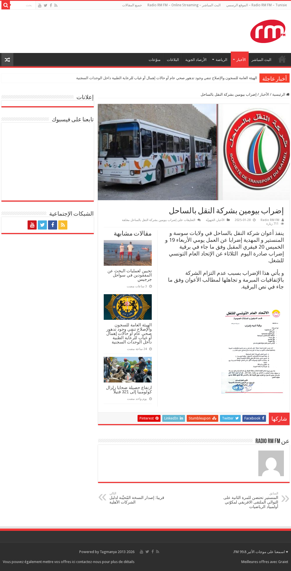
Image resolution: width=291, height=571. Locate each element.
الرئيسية (279, 94)
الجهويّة (210, 220)
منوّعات (155, 60)
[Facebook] (51, 5)
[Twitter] (45, 5)
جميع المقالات (132, 5)
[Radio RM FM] (267, 30)
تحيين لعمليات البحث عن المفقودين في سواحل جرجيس (129, 275)
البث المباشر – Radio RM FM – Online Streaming (184, 5)
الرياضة (221, 60)
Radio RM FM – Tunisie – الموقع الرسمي (256, 5)
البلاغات (173, 60)
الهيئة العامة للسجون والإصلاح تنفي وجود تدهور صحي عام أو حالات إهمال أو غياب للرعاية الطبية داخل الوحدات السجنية (166, 78)
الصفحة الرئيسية (282, 59)
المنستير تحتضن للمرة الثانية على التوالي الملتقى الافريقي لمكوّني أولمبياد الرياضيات (250, 500)
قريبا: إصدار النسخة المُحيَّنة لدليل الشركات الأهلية (136, 498)
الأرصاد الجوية (196, 60)
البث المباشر (261, 60)
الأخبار (241, 60)
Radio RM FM (270, 220)
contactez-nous (89, 562)
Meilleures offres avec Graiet (264, 562)
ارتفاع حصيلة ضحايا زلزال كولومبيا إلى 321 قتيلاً (129, 389)
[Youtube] (40, 5)
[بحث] (5, 5)
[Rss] (56, 5)
